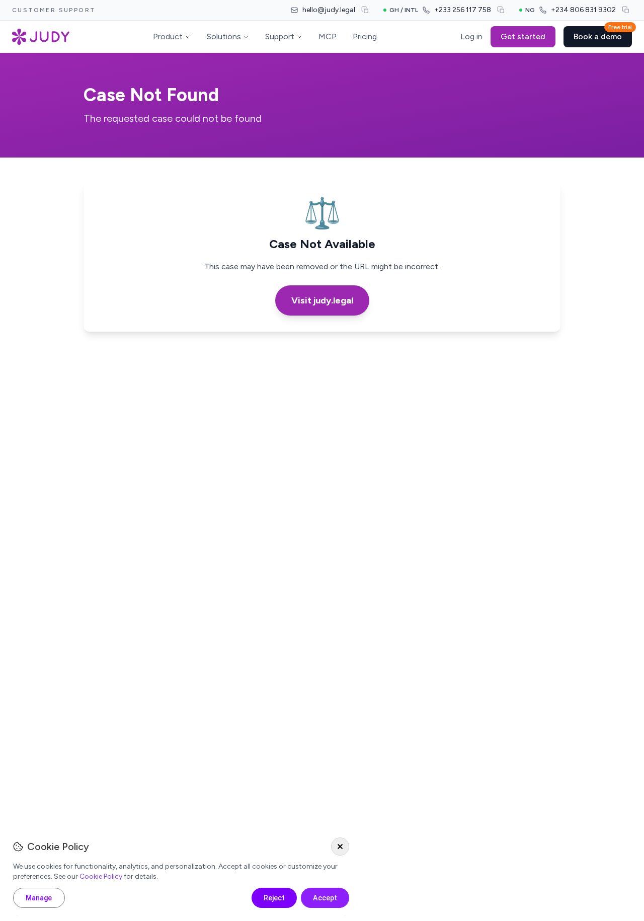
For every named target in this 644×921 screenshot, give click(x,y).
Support (279, 36)
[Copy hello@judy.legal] (365, 10)
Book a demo (603, 33)
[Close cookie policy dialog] (340, 846)
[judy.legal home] (40, 37)
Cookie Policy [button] (100, 876)
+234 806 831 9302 (583, 10)
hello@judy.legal (328, 10)
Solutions (224, 36)
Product (168, 36)
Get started (523, 36)
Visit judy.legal (322, 300)
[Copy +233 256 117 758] (501, 10)
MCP (327, 36)
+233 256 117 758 (462, 10)
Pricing (365, 36)
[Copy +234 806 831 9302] (626, 10)
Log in (471, 36)
